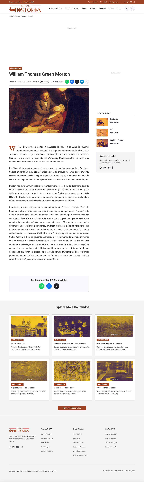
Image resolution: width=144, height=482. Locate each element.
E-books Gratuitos (79, 451)
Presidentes (45, 442)
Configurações (114, 2)
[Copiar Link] (87, 82)
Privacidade (104, 2)
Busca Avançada (110, 447)
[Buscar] (132, 9)
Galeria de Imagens (79, 447)
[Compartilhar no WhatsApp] (67, 82)
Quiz (118, 9)
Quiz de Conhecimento (80, 455)
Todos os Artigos (111, 442)
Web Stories (77, 434)
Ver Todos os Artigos (72, 408)
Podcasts (76, 438)
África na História (47, 451)
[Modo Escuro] (127, 9)
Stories (84, 9)
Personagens (21, 16)
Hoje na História (55, 9)
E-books (93, 9)
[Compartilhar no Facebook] (72, 82)
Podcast (102, 9)
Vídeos (111, 9)
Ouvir (46, 81)
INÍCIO (11, 16)
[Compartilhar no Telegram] (82, 82)
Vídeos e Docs (78, 442)
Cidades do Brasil (72, 9)
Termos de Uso (93, 2)
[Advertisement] (72, 45)
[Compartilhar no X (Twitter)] (77, 82)
